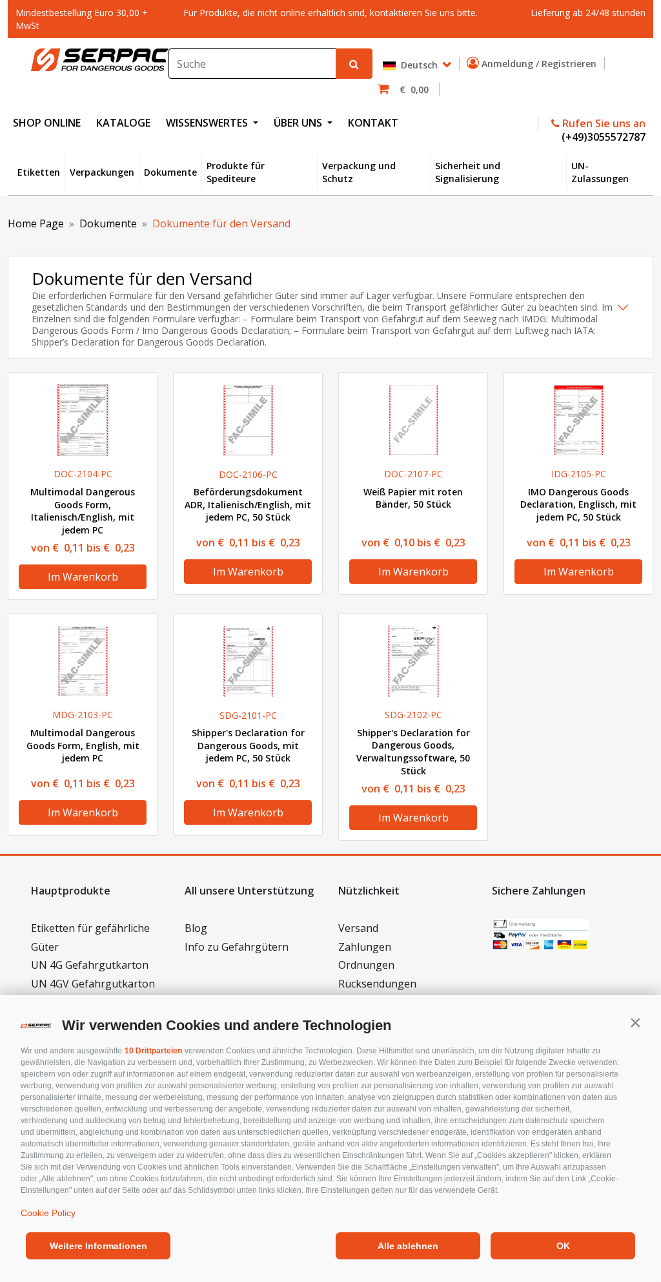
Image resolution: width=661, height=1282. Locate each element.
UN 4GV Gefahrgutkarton (93, 984)
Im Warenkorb (83, 577)
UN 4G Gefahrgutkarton (89, 965)
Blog (196, 928)
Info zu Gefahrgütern (237, 947)
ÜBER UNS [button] (299, 123)
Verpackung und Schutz (359, 172)
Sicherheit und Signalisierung (467, 172)
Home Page (36, 223)
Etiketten (38, 172)
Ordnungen (366, 965)
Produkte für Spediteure (236, 172)
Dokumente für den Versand (221, 223)
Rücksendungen (377, 984)
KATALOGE (123, 123)
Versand (358, 928)
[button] (635, 1022)
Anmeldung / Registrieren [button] (540, 63)
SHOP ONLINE (47, 123)
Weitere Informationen (98, 1246)
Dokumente (170, 172)
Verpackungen (102, 172)
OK (563, 1246)
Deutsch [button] (418, 65)
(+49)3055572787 (602, 137)
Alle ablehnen (408, 1246)
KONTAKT (373, 123)
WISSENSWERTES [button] (208, 123)
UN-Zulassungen (600, 172)
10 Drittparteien (153, 1050)
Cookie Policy (48, 1213)
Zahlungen (364, 947)
